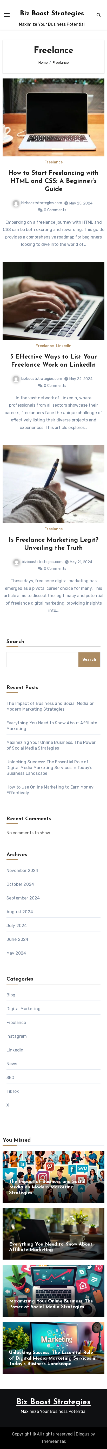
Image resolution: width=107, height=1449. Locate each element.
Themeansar (53, 1441)
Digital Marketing (23, 1008)
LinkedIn (63, 346)
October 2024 (20, 884)
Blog (11, 995)
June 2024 (17, 939)
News (11, 1063)
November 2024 (22, 870)
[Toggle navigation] (7, 15)
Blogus (82, 1434)
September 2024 (23, 898)
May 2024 (16, 953)
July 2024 (16, 925)
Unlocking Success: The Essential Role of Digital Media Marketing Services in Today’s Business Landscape (49, 767)
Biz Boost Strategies (52, 13)
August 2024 (19, 911)
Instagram (16, 1036)
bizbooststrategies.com (41, 203)
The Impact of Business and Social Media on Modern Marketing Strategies (47, 1187)
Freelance (53, 162)
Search (15, 641)
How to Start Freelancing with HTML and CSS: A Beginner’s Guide (53, 181)
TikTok (12, 1091)
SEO (10, 1077)
